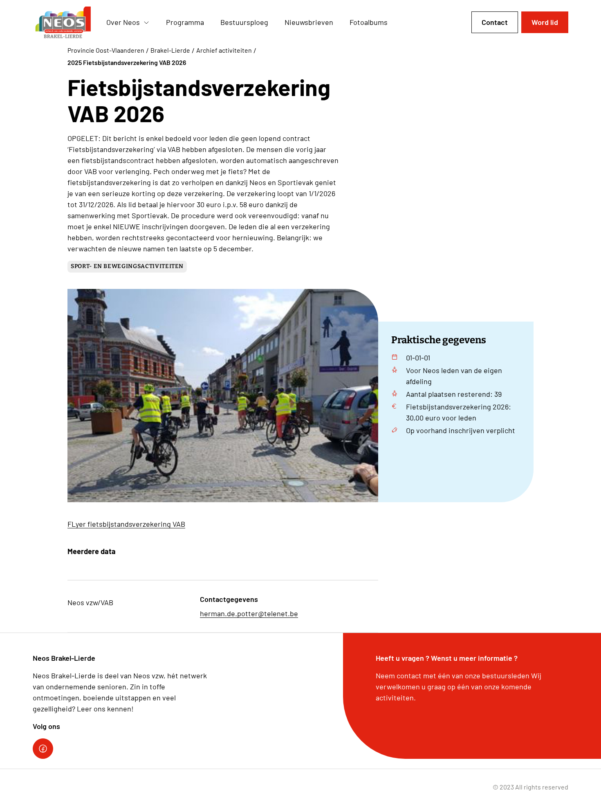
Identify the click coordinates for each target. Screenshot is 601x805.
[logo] (63, 22)
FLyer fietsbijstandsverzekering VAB (126, 523)
